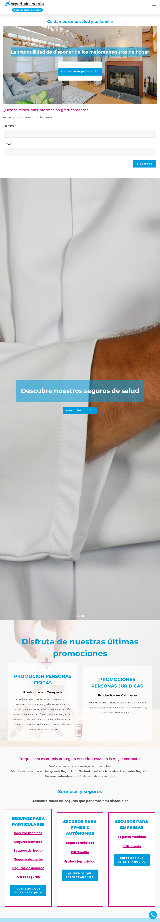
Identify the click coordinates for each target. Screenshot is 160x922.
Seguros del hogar (28, 850)
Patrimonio (80, 852)
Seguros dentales (28, 842)
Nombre (10, 125)
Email (7, 144)
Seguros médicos (28, 833)
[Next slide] (156, 399)
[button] (154, 6)
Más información (80, 410)
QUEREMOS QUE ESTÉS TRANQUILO (28, 890)
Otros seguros (28, 877)
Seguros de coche (28, 859)
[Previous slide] (4, 399)
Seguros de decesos (28, 868)
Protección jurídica (79, 861)
